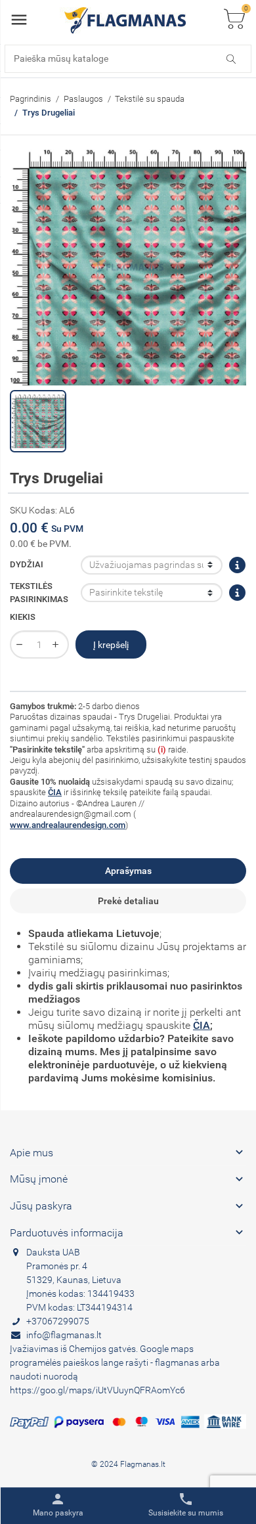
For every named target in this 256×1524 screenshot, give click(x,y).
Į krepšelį (111, 645)
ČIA (55, 792)
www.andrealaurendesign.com (67, 825)
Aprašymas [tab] (128, 870)
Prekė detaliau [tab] (128, 901)
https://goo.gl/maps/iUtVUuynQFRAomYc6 (97, 1390)
